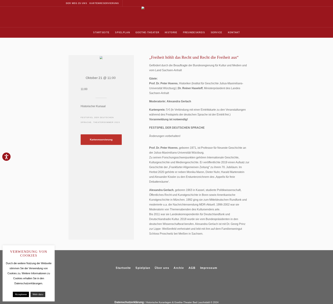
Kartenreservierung (104, 3)
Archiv (179, 267)
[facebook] (162, 280)
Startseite (123, 267)
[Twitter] (170, 280)
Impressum (208, 267)
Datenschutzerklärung (129, 302)
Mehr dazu (38, 294)
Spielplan (142, 267)
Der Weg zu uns (76, 3)
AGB (192, 267)
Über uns (162, 267)
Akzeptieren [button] (21, 294)
